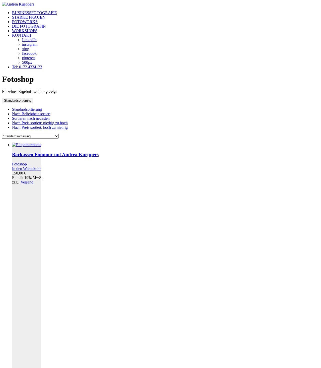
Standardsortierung (27, 109)
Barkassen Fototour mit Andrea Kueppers (55, 154)
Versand (27, 182)
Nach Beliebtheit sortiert (31, 114)
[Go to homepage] (18, 4)
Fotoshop (19, 164)
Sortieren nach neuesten (31, 118)
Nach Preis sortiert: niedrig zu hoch (40, 123)
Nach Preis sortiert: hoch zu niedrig (40, 127)
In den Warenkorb (26, 168)
